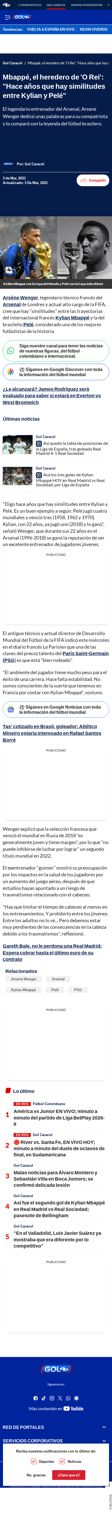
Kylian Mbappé (72, 318)
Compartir (97, 180)
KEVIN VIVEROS (94, 29)
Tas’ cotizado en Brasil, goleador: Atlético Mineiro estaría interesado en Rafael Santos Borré (52, 733)
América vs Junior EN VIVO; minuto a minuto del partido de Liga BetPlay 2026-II (59, 1117)
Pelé (28, 324)
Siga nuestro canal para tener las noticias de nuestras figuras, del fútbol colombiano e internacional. (61, 351)
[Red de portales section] (104, 1427)
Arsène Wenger (20, 297)
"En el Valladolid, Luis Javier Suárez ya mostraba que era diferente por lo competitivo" (57, 1239)
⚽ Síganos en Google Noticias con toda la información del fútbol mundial (60, 709)
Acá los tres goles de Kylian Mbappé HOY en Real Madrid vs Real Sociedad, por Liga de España (70, 479)
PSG (78, 990)
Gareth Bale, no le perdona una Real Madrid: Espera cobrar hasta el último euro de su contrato (52, 952)
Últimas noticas (29, 5)
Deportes (46, 1461)
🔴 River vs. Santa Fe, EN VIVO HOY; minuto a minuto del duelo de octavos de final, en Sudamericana (59, 1148)
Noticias (74, 1461)
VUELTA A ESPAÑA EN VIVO (50, 29)
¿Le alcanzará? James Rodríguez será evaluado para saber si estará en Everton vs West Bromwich (52, 395)
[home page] (6, 5)
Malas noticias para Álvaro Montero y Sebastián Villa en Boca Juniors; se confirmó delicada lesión (55, 1178)
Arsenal (12, 304)
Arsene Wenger (23, 979)
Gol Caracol (56, 5)
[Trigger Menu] (7, 17)
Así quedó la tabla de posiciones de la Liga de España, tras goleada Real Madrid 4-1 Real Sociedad (72, 448)
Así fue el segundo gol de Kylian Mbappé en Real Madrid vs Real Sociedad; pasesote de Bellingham (59, 1209)
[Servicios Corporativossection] (104, 1440)
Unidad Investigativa (86, 5)
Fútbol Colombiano (49, 1104)
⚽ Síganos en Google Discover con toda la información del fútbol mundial (60, 372)
